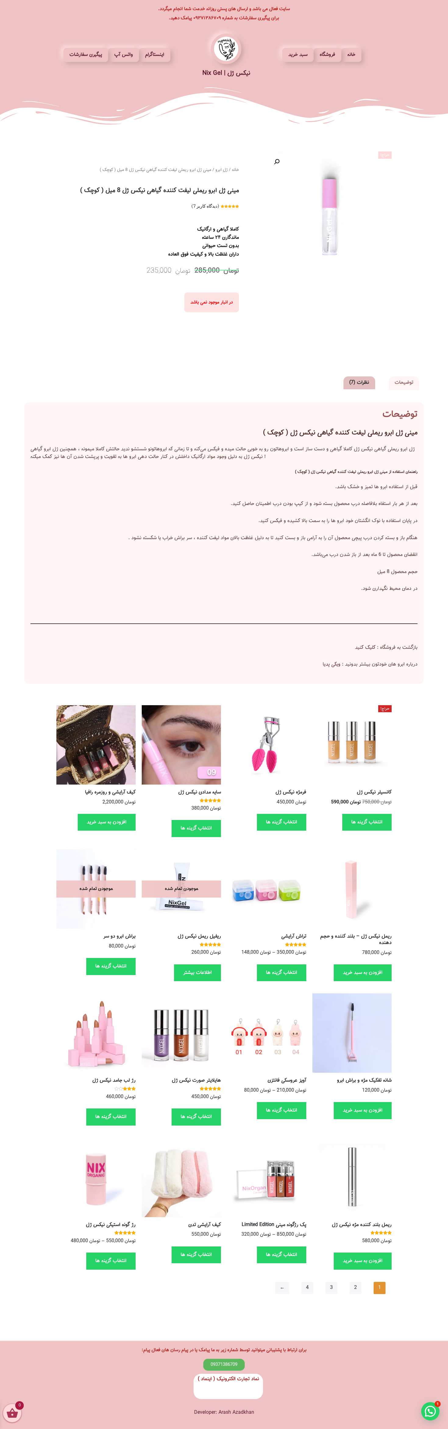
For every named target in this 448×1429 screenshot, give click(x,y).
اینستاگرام (154, 55)
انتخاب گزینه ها (366, 822)
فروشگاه (327, 55)
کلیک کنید (365, 647)
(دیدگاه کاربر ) (205, 206)
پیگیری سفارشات (85, 55)
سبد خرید (298, 55)
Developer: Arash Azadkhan (224, 1412)
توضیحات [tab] (404, 382)
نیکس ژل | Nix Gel (226, 73)
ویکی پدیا (331, 664)
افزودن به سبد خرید (106, 822)
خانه (351, 55)
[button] (276, 161)
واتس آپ (123, 55)
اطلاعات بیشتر (197, 973)
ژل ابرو (221, 170)
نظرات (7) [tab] (359, 382)
